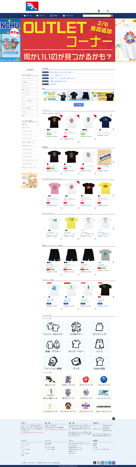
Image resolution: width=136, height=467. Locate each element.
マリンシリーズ (27, 138)
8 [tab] (71, 63)
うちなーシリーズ (27, 131)
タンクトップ (25, 86)
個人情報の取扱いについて (75, 447)
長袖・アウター (26, 89)
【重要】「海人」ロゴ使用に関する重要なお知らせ (58, 78)
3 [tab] (65, 63)
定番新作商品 (49, 84)
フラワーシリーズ (27, 134)
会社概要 (95, 440)
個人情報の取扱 (56, 462)
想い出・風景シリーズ (28, 142)
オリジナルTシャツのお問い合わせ (101, 449)
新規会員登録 (48, 443)
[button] (44, 129)
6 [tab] (69, 63)
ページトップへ (113, 418)
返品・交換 (71, 423)
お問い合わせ (69, 15)
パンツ (23, 97)
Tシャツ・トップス (25, 443)
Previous (1, 41)
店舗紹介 (55, 15)
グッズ (23, 104)
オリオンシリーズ (27, 163)
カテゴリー (24, 440)
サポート (71, 440)
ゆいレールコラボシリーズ (29, 167)
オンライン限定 (26, 108)
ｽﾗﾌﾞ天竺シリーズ (27, 149)
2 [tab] (64, 63)
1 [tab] (63, 63)
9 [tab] (72, 63)
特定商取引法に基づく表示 (75, 449)
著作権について (72, 451)
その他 (22, 455)
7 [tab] (70, 63)
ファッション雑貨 (26, 100)
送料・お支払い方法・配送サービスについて (80, 443)
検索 (111, 16)
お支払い (23, 423)
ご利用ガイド (39, 429)
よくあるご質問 (72, 445)
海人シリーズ (26, 127)
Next (134, 41)
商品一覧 (28, 15)
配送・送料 (48, 423)
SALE (23, 115)
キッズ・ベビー (26, 93)
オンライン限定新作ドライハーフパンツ (56, 75)
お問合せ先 (95, 423)
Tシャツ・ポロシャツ (27, 78)
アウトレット (25, 111)
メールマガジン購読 (50, 447)
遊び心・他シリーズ (28, 145)
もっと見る (78, 104)
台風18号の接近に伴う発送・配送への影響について (58, 72)
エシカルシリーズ (27, 156)
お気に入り (42, 15)
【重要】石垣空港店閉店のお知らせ (54, 81)
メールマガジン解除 (50, 449)
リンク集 (95, 447)
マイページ (48, 440)
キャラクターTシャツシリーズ (30, 160)
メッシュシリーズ (27, 153)
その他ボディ (25, 82)
